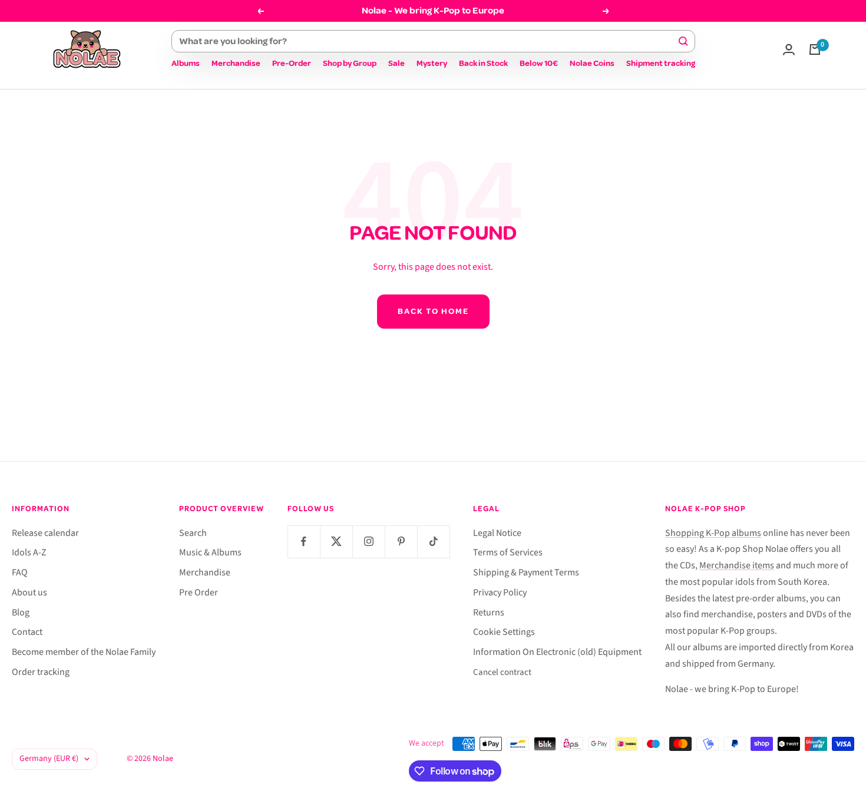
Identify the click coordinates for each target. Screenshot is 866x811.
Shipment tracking (660, 63)
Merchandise (235, 63)
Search (193, 533)
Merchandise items (736, 565)
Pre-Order (291, 63)
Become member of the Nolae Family (84, 652)
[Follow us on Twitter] (336, 541)
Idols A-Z (29, 552)
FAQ (20, 572)
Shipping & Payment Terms (526, 572)
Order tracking (41, 672)
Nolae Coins (592, 63)
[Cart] (815, 49)
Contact (27, 631)
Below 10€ (539, 63)
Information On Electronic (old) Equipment (557, 652)
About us (29, 592)
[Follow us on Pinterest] (401, 541)
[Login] (789, 49)
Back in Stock (483, 63)
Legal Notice (497, 533)
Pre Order (198, 592)
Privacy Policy (500, 592)
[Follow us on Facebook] (303, 541)
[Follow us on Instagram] (368, 541)
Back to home (433, 311)
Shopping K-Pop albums (713, 533)
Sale (396, 63)
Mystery (432, 63)
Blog (20, 612)
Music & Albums (210, 552)
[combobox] (428, 41)
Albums (185, 63)
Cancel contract (502, 672)
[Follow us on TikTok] (433, 541)
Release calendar (45, 533)
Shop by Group (349, 63)
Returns (488, 612)
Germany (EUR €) (48, 758)
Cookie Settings (504, 631)
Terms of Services (508, 552)
